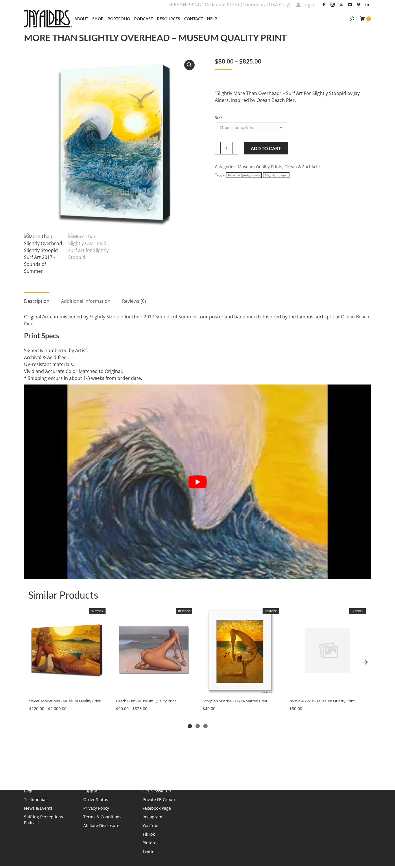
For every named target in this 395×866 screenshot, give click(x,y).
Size (219, 117)
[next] (365, 662)
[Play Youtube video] (197, 482)
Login (308, 4)
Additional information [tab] (85, 301)
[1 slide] (190, 726)
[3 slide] (205, 726)
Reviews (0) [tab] (134, 301)
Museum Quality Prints (260, 166)
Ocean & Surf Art (301, 166)
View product (67, 687)
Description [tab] (36, 301)
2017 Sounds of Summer (170, 316)
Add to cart (266, 148)
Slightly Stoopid (276, 175)
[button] (189, 65)
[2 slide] (197, 726)
